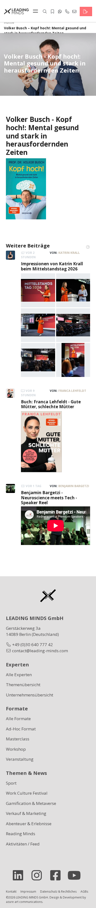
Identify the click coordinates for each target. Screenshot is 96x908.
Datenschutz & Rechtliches (58, 891)
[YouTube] (76, 875)
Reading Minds (20, 833)
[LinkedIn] (20, 875)
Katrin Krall (69, 253)
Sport (11, 783)
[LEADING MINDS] (16, 11)
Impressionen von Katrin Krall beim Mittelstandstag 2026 (52, 266)
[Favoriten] (52, 11)
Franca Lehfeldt (72, 391)
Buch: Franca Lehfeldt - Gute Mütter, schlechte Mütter (51, 404)
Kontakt (11, 891)
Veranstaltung (19, 759)
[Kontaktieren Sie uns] (86, 11)
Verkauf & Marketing (26, 813)
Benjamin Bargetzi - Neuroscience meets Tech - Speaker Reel (49, 497)
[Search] (45, 11)
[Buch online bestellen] (26, 188)
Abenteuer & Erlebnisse (28, 823)
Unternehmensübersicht (29, 695)
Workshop (16, 749)
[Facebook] (57, 875)
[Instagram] (38, 875)
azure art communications (24, 902)
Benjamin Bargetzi (73, 486)
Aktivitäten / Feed (23, 844)
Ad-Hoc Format (21, 729)
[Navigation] (36, 11)
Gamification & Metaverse (31, 803)
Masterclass (17, 739)
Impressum (28, 891)
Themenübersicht (23, 684)
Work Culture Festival (27, 793)
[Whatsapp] (60, 11)
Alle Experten (19, 674)
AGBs (84, 891)
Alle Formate (18, 718)
